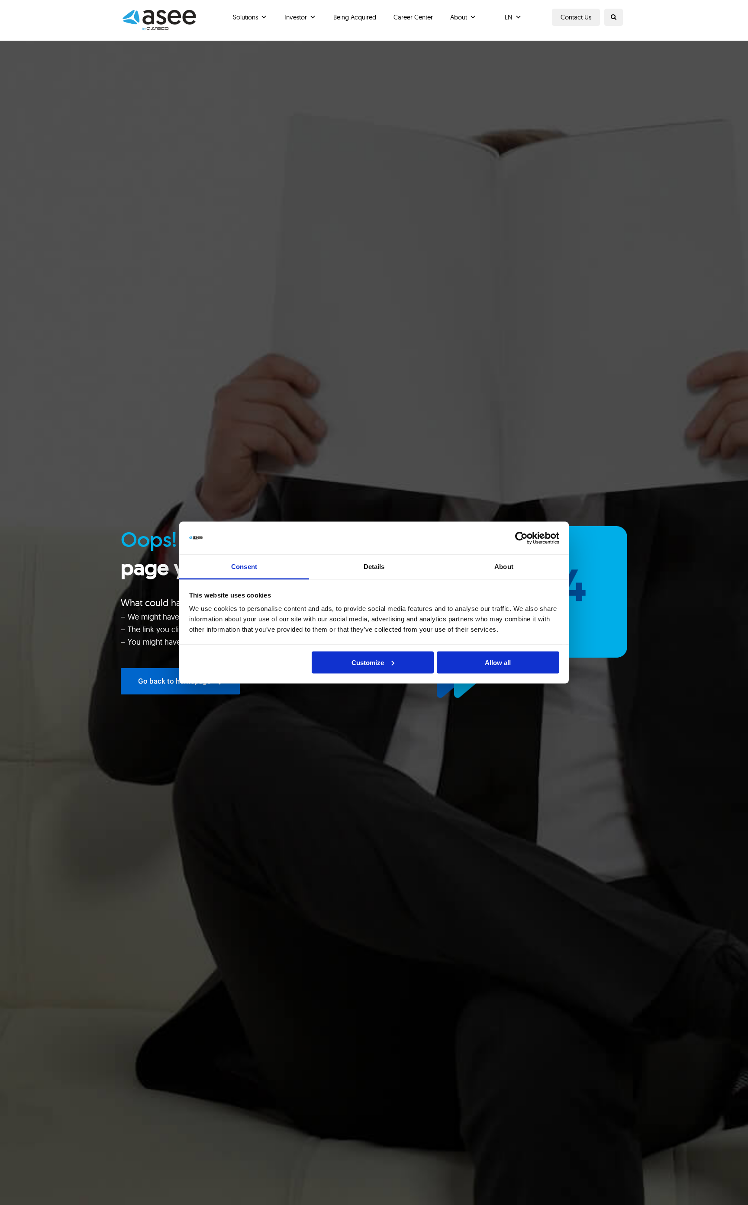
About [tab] (503, 566)
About (458, 17)
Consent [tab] (244, 566)
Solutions (245, 17)
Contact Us (576, 17)
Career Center (413, 17)
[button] (613, 17)
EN (509, 17)
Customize (367, 662)
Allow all (498, 662)
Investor (295, 17)
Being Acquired (354, 17)
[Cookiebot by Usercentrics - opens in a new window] (521, 538)
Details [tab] (374, 566)
